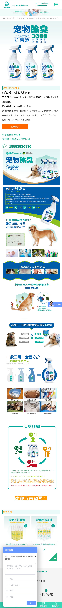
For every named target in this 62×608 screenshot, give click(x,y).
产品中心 (31, 18)
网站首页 (20, 18)
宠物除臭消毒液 (45, 18)
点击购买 (15, 126)
